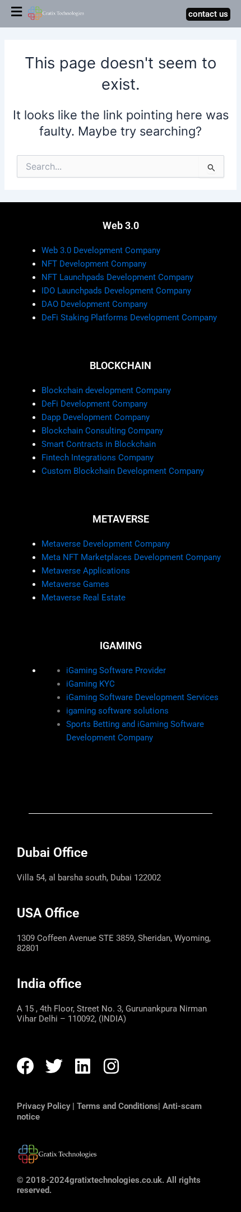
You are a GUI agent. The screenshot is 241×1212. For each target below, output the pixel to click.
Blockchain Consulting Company (102, 431)
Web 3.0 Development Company (100, 250)
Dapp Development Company (95, 417)
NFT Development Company (93, 264)
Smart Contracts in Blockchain (98, 444)
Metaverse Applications (85, 571)
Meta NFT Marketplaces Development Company (131, 557)
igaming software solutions (117, 711)
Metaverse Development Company (105, 544)
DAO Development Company (94, 304)
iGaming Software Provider (116, 670)
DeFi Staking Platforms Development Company (129, 318)
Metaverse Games (75, 584)
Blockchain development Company (106, 390)
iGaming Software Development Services (142, 697)
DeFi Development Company (94, 404)
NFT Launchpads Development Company (117, 277)
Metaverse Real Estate (83, 598)
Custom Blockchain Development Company (122, 471)
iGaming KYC (90, 684)
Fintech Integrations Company (97, 458)
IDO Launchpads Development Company (116, 291)
